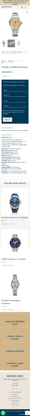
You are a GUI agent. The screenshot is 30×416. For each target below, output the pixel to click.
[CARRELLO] (26, 7)
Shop (7, 52)
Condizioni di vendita (21, 411)
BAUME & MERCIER (9, 62)
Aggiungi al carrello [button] (7, 224)
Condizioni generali (15, 400)
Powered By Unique (23, 414)
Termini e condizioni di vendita (15, 398)
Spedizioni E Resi (15, 396)
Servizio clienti (15, 385)
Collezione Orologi (16, 52)
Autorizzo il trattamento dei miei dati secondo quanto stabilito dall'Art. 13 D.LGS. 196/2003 (14, 112)
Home (3, 52)
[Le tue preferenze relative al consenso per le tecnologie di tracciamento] (27, 413)
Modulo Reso (15, 402)
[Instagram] (16, 388)
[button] (22, 7)
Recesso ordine (15, 404)
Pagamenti (15, 394)
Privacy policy (12, 411)
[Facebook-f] (13, 388)
